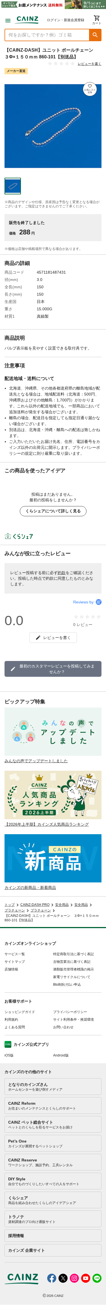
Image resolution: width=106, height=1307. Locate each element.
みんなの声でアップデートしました (36, 761)
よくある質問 (15, 1027)
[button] (95, 35)
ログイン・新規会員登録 (65, 20)
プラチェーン (15, 910)
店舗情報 (11, 969)
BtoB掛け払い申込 (67, 985)
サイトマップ (15, 962)
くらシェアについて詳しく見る (53, 511)
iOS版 (9, 1055)
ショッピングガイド (20, 1012)
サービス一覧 (15, 954)
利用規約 (11, 1020)
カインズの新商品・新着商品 (30, 887)
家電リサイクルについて (71, 977)
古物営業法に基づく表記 (71, 962)
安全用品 (62, 905)
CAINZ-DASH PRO (34, 905)
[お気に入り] (90, 89)
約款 (62, 572)
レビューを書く (89, 64)
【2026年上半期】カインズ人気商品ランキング (47, 824)
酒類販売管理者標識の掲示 (73, 969)
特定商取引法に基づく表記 (73, 954)
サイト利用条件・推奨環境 (73, 1020)
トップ (10, 905)
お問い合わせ (63, 1027)
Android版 (61, 1055)
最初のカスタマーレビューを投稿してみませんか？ (57, 669)
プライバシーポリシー (70, 1012)
